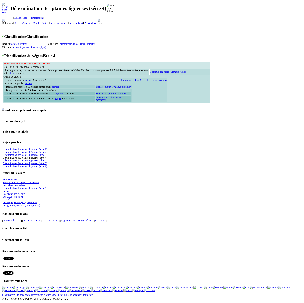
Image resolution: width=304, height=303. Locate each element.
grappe (57, 98)
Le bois (6, 191)
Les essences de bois (13, 196)
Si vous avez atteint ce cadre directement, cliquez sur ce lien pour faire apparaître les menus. (48, 295)
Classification (20, 17)
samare (55, 86)
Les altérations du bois (14, 193)
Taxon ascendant (58, 23)
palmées (28, 80)
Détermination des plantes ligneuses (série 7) (25, 166)
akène (12, 73)
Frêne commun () (113, 86)
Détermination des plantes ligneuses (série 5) (25, 160)
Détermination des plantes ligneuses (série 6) (25, 163)
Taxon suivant (76, 23)
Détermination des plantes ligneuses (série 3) (25, 154)
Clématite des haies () (168, 71)
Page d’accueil (68, 220)
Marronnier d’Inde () (144, 80)
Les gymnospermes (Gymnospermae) (21, 205)
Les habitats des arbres (14, 185)
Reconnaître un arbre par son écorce (21, 182)
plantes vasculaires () (77, 43)
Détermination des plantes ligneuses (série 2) (25, 152)
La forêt (7, 199)
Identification (36, 17)
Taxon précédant (22, 23)
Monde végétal (40, 23)
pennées (28, 83)
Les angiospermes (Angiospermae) (20, 202)
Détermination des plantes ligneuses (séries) (24, 188)
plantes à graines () (29, 47)
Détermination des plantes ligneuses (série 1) (25, 149)
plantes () (18, 43)
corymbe (58, 93)
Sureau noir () (111, 93)
